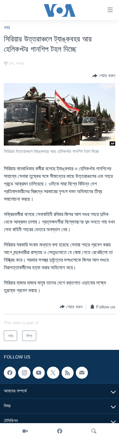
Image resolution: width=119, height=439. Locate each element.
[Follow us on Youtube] (39, 373)
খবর (7, 27)
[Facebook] (59, 431)
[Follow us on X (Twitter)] (53, 373)
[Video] (25, 431)
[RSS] (68, 373)
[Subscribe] (82, 373)
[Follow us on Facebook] (10, 373)
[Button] (103, 76)
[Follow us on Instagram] (24, 373)
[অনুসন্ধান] (93, 431)
